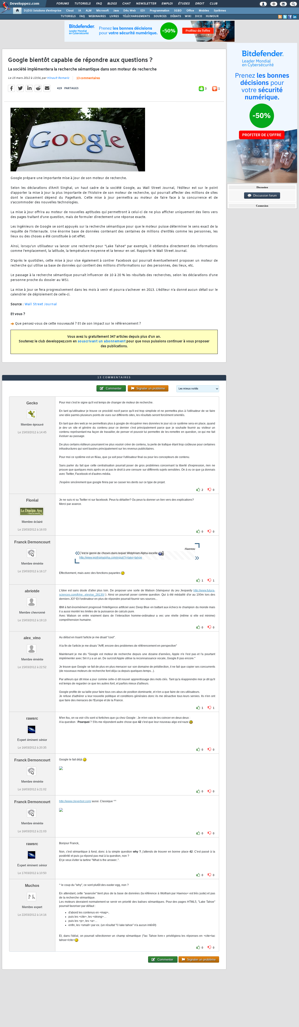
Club (213, 4)
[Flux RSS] (280, 17)
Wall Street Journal (41, 304)
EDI (142, 10)
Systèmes (220, 10)
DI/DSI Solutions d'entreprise (42, 10)
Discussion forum (264, 195)
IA (79, 10)
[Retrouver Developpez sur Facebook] (290, 17)
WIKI (188, 16)
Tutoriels (82, 4)
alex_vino (32, 638)
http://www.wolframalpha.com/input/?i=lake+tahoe (110, 557)
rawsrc (32, 718)
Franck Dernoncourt (32, 542)
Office (190, 10)
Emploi (167, 4)
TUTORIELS (68, 16)
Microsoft (102, 10)
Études (184, 4)
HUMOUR (212, 16)
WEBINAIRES (97, 16)
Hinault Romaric (58, 78)
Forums (62, 4)
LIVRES (114, 16)
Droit (199, 4)
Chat (126, 4)
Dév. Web (129, 10)
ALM (89, 10)
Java (116, 10)
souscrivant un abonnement (102, 341)
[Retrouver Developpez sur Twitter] (285, 17)
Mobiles (204, 10)
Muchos (32, 886)
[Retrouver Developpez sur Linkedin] (295, 17)
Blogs (112, 4)
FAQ (99, 4)
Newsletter (145, 4)
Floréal (32, 500)
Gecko (32, 403)
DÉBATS (175, 16)
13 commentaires (88, 78)
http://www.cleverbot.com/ (75, 801)
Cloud (70, 10)
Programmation (159, 10)
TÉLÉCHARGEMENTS (136, 16)
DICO (198, 16)
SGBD (178, 10)
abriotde (32, 591)
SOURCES (160, 16)
